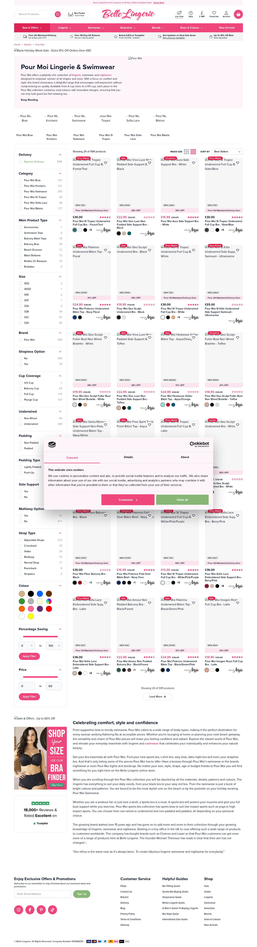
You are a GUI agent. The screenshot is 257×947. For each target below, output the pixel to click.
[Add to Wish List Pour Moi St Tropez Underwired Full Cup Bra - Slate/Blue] (238, 163)
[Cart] (238, 14)
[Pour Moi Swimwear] (78, 127)
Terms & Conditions (130, 919)
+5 (90, 230)
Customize (126, 499)
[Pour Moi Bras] (24, 127)
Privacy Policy (127, 914)
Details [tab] (128, 456)
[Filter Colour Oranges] (22, 609)
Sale (206, 886)
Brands (27, 44)
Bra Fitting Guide (171, 886)
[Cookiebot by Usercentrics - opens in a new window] (192, 444)
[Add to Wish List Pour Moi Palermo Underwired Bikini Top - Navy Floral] (106, 250)
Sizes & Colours (212, 919)
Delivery (124, 903)
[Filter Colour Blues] (40, 594)
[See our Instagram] (18, 909)
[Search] (58, 14)
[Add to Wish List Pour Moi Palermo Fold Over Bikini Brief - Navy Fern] (150, 516)
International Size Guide (175, 919)
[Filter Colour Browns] (49, 594)
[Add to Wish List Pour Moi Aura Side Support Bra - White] (194, 163)
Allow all (182, 499)
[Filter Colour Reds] (49, 609)
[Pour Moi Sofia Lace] (133, 127)
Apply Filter (29, 656)
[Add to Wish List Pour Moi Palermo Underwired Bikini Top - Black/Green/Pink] (194, 603)
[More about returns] (85, 36)
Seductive (209, 908)
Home (17, 44)
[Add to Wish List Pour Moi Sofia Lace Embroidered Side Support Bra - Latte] (106, 603)
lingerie (76, 75)
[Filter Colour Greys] (31, 601)
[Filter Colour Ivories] (40, 601)
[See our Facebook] (29, 909)
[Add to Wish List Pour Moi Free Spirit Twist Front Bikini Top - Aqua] (150, 425)
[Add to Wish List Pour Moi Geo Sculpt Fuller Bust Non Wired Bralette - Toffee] (238, 338)
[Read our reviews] (129, 36)
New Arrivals (210, 925)
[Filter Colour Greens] (22, 601)
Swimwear (209, 903)
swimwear (152, 743)
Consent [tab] (72, 457)
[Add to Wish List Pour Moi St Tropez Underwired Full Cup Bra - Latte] (194, 425)
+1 (134, 583)
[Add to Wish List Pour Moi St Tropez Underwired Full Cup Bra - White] (194, 250)
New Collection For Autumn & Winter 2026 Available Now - (128, 2)
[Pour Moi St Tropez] (105, 127)
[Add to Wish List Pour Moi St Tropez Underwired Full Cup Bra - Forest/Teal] (106, 163)
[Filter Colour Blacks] (31, 594)
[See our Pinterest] (41, 909)
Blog (122, 908)
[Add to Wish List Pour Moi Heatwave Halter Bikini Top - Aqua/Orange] (194, 338)
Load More (155, 697)
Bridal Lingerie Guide (173, 903)
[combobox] (38, 14)
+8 (222, 586)
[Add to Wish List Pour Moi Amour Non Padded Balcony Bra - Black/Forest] (150, 603)
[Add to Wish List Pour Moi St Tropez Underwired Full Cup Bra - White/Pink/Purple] (194, 516)
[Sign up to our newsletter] (177, 36)
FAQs (123, 886)
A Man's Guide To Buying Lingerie (180, 908)
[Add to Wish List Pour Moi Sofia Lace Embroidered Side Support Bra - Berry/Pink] (238, 516)
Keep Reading (29, 100)
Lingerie (208, 897)
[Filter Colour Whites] (22, 616)
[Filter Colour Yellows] (31, 616)
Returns (124, 897)
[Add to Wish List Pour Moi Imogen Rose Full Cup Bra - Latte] (238, 603)
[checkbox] (186, 152)
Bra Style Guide (170, 914)
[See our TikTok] (52, 909)
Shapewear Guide (172, 897)
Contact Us (126, 891)
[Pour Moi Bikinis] (160, 127)
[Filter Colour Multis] (49, 601)
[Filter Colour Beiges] (22, 594)
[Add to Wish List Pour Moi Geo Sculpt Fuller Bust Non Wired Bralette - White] (106, 338)
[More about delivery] (39, 36)
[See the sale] (222, 36)
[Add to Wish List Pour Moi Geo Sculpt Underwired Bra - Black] (150, 250)
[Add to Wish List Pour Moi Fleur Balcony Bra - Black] (106, 516)
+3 (90, 583)
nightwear (106, 75)
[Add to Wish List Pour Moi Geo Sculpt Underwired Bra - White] (238, 425)
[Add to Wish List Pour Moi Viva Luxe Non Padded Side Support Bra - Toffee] (150, 338)
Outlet (207, 891)
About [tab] (185, 456)
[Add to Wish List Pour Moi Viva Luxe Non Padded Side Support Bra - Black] (150, 163)
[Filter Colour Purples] (40, 609)
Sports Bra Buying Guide (175, 891)
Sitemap (124, 925)
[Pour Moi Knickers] (51, 127)
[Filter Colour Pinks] (31, 609)
